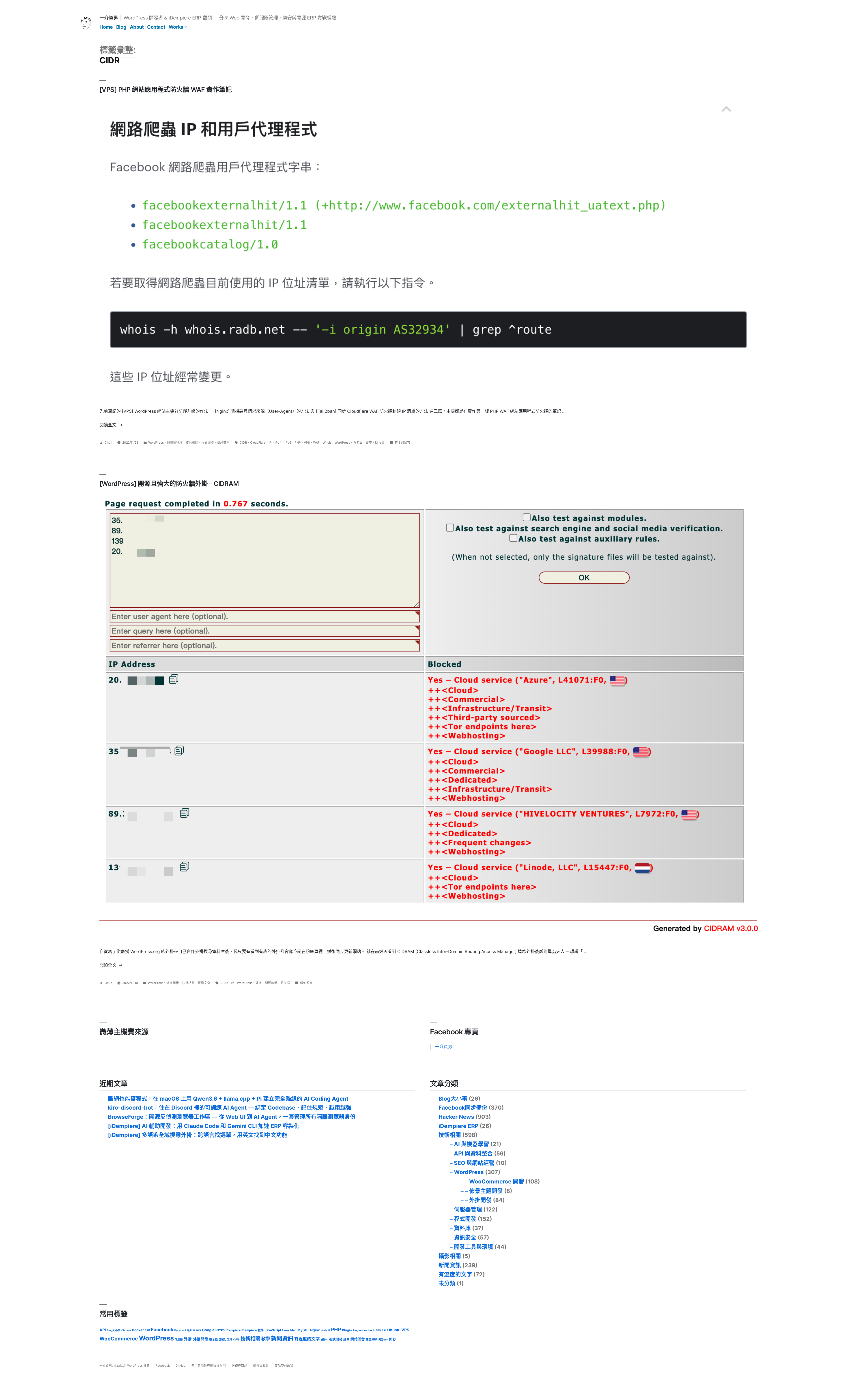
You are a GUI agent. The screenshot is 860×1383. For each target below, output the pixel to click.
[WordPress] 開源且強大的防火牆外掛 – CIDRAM (169, 483)
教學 (265, 1339)
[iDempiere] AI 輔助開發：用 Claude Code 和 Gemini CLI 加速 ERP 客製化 (203, 1126)
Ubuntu (393, 1330)
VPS (307, 442)
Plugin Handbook (364, 1330)
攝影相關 (450, 1256)
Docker (138, 1330)
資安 (369, 442)
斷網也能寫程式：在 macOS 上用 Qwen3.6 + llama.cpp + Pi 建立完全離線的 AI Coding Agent (228, 1098)
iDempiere (233, 1330)
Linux (285, 1330)
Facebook (162, 1329)
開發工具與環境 (473, 1246)
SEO (378, 1330)
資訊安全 (223, 442)
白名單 (358, 442)
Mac (293, 1330)
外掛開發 (172, 983)
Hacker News (456, 1116)
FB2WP (197, 1330)
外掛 (259, 983)
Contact (156, 27)
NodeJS (325, 1330)
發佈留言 (306, 983)
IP (270, 442)
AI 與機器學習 (471, 1144)
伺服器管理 (175, 442)
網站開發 (357, 1339)
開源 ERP (372, 1339)
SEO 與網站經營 (474, 1163)
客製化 (222, 1339)
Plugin (347, 1330)
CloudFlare (258, 442)
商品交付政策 (284, 1365)
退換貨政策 (261, 1365)
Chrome (126, 1330)
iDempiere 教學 (252, 1330)
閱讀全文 (111, 424)
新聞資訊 (450, 1265)
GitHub (180, 1365)
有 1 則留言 (402, 442)
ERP (147, 1330)
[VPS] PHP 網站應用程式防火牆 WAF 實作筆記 (165, 89)
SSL (384, 1330)
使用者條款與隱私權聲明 (208, 1365)
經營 (346, 1339)
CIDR (243, 442)
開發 (392, 1339)
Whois (327, 442)
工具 (229, 1339)
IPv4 (278, 442)
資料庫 (462, 1228)
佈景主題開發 (486, 1191)
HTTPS (220, 1330)
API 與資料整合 (473, 1153)
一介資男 (108, 18)
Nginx (315, 1330)
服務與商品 (239, 1365)
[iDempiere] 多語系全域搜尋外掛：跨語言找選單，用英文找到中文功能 (197, 1135)
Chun (108, 442)
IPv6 (288, 442)
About (137, 27)
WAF (316, 442)
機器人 (324, 1339)
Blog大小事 (453, 1098)
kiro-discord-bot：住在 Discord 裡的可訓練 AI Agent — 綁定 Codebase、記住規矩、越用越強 (229, 1107)
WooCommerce (118, 1339)
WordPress (156, 442)
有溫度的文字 (455, 1274)
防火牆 (380, 442)
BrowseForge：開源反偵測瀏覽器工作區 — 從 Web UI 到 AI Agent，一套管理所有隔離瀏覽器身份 (232, 1116)
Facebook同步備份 (463, 1107)
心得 (236, 1339)
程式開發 (207, 442)
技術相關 (192, 442)
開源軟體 (271, 983)
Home (106, 27)
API (102, 1330)
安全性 (213, 1339)
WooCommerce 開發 (496, 1181)
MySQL (303, 1330)
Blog (121, 27)
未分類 (447, 1283)
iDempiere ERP (458, 1126)
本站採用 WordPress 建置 (132, 1365)
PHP (298, 442)
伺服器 (179, 1339)
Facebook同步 (183, 1330)
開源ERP (383, 1339)
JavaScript (273, 1330)
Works (176, 27)
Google (208, 1330)
